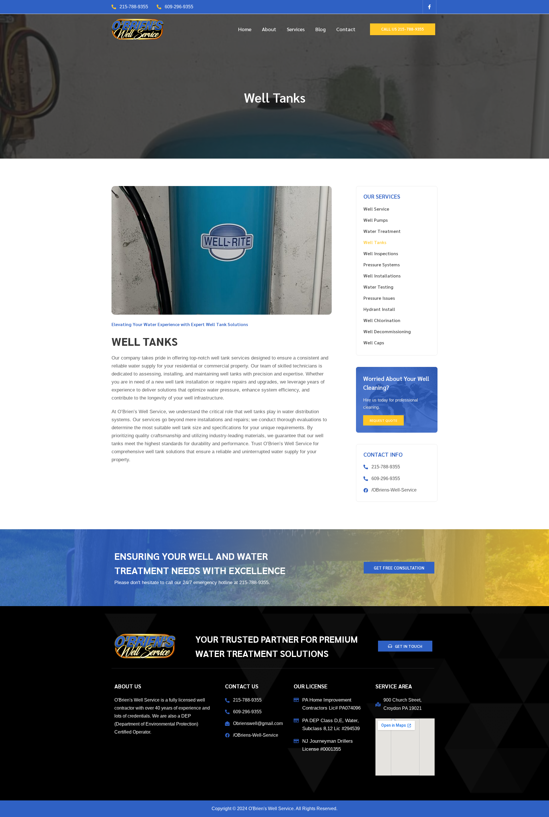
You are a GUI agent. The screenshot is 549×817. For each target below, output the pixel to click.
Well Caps (373, 342)
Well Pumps (375, 220)
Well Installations (382, 276)
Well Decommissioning (387, 331)
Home (244, 29)
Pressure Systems (381, 264)
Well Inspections (380, 253)
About (269, 29)
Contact (345, 29)
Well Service (376, 209)
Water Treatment (382, 231)
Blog (320, 29)
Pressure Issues (379, 298)
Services (296, 29)
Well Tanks (374, 242)
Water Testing (378, 287)
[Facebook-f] (429, 7)
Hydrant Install (379, 309)
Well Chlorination (381, 320)
